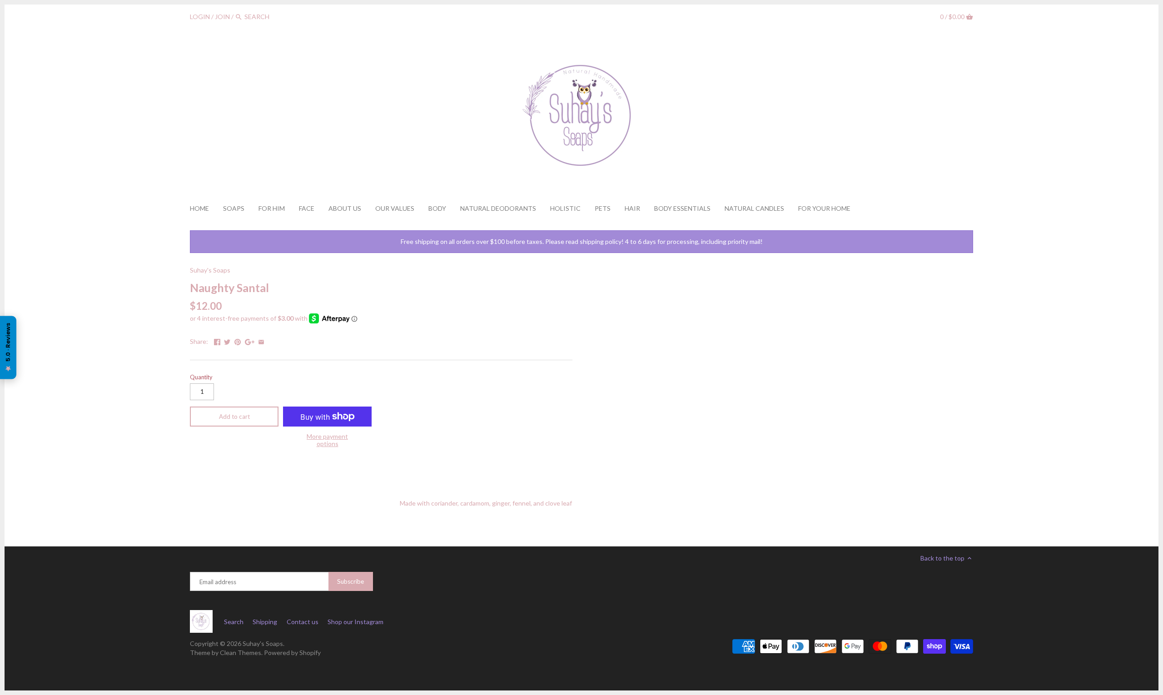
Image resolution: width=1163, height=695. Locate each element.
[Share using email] (261, 340)
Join (222, 16)
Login (200, 16)
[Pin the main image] (237, 340)
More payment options (327, 440)
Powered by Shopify (292, 652)
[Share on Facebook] (217, 340)
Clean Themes (240, 652)
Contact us (302, 622)
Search (234, 622)
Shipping (265, 622)
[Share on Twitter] (227, 340)
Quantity (201, 377)
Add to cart (234, 416)
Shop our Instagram (355, 622)
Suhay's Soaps (210, 270)
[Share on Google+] (249, 340)
